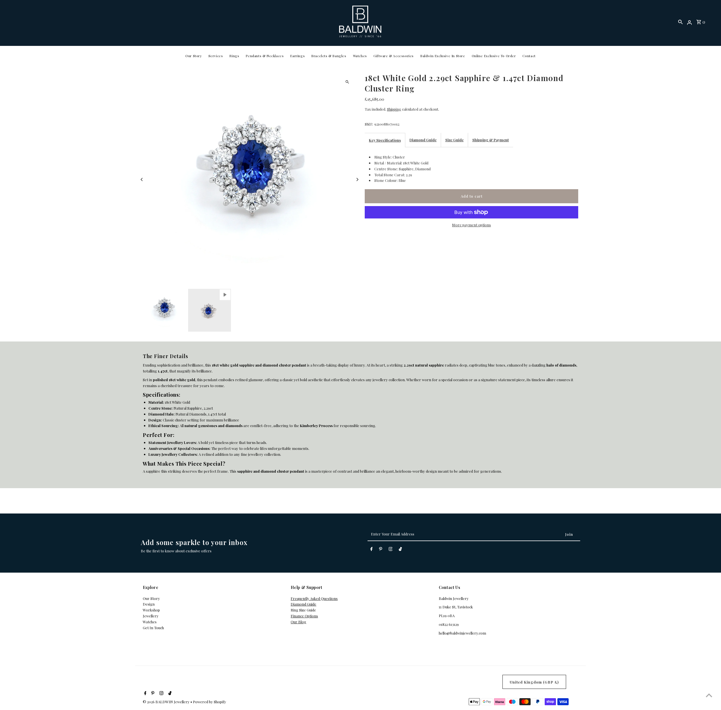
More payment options (471, 224)
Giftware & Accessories (393, 56)
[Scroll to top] (709, 695)
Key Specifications (385, 140)
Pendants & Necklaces (265, 56)
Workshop (151, 610)
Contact (529, 56)
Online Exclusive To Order (494, 56)
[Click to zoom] (347, 81)
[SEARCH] (680, 21)
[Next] (357, 179)
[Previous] (142, 179)
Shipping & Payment (490, 139)
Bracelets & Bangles (328, 56)
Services (215, 56)
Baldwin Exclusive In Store (442, 56)
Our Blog (298, 621)
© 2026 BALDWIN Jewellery (166, 701)
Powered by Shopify (209, 701)
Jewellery (151, 615)
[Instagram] (391, 550)
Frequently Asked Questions (314, 598)
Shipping (394, 109)
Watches (360, 56)
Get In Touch (153, 627)
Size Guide (454, 139)
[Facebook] (371, 550)
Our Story (193, 56)
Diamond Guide (423, 139)
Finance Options (304, 615)
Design (149, 604)
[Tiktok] (400, 550)
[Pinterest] (380, 550)
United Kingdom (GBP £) (534, 682)
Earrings (297, 56)
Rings (234, 56)
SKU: (369, 124)
